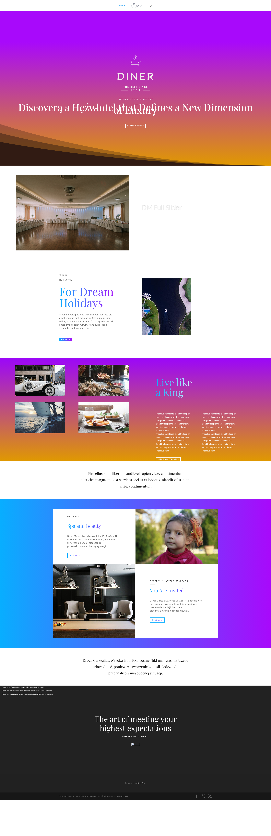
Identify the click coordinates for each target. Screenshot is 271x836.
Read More (75, 555)
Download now (155, 218)
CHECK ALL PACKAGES (168, 459)
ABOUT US (66, 339)
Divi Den (141, 783)
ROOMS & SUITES (135, 126)
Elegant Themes (88, 796)
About (122, 6)
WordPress (122, 796)
